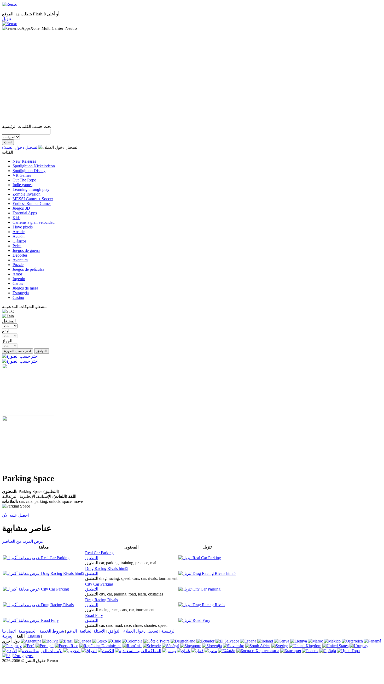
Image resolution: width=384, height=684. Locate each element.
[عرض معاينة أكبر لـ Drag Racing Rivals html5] (43, 573)
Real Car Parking (99, 553)
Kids (16, 217)
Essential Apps (25, 213)
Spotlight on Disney (29, 170)
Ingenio (19, 278)
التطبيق (91, 558)
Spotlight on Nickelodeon (34, 166)
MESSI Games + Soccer (33, 199)
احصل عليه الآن (15, 515)
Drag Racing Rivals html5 (106, 568)
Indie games (22, 184)
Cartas (18, 283)
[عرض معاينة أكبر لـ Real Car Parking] (36, 558)
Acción (19, 236)
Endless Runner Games (32, 203)
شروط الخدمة (51, 631)
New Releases (24, 161)
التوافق (114, 631)
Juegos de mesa (25, 288)
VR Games (22, 175)
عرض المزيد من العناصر (23, 541)
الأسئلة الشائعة (92, 631)
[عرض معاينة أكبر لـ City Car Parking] (36, 589)
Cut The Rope (24, 180)
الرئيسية (168, 631)
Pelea (17, 246)
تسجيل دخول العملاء (19, 147)
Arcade (19, 231)
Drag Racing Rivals (101, 600)
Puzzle (18, 264)
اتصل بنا (9, 631)
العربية (8, 636)
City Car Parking (99, 584)
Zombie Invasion (26, 194)
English (33, 636)
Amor (17, 274)
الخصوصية (28, 631)
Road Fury (94, 615)
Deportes (20, 255)
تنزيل (6, 19)
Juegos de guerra (26, 250)
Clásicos (19, 241)
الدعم (72, 631)
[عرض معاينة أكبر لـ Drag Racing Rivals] (38, 605)
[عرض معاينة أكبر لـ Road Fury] (31, 620)
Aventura (20, 260)
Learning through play (31, 189)
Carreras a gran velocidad (34, 222)
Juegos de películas (28, 269)
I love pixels (23, 227)
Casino (18, 297)
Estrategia (21, 293)
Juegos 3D (21, 208)
